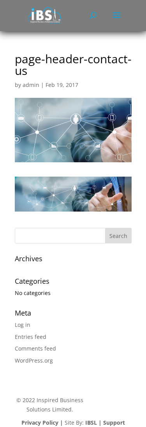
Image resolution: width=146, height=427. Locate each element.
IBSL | (93, 422)
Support (114, 422)
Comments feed (35, 348)
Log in (22, 324)
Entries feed (30, 336)
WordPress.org (34, 360)
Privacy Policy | (42, 422)
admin (31, 85)
